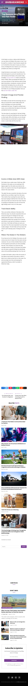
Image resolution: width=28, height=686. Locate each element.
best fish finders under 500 (10, 90)
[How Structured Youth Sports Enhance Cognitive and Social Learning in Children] (14, 457)
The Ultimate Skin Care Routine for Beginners (7, 396)
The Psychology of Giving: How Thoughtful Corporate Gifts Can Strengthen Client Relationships (13, 532)
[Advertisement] (14, 44)
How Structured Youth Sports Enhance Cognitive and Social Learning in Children (13, 466)
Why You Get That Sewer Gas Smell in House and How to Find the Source (13, 611)
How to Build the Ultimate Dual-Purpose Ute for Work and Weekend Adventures (14, 488)
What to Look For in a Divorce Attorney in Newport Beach (17, 629)
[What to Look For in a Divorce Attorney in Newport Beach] (5, 630)
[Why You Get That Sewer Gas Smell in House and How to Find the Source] (14, 601)
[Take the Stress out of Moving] (14, 501)
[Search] (26, 2)
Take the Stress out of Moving (9, 510)
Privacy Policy (13, 665)
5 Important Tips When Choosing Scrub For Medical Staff (20, 397)
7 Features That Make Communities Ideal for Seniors (13, 422)
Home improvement (7, 607)
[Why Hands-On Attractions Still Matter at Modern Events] (14, 435)
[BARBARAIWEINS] (14, 2)
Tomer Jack (5, 20)
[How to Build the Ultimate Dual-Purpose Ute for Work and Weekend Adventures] (14, 479)
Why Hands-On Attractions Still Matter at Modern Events (13, 444)
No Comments (20, 21)
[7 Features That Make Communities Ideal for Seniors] (14, 413)
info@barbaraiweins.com (21, 682)
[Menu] (2, 2)
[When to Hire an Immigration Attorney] (5, 623)
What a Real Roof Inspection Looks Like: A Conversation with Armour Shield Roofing (18, 637)
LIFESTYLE (4, 11)
